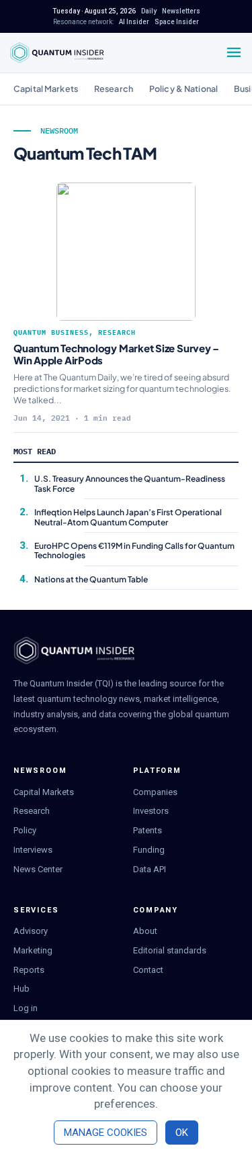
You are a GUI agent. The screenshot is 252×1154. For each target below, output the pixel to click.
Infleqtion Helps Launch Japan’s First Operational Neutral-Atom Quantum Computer (128, 517)
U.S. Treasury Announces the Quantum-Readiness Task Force (129, 483)
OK (181, 1132)
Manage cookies (105, 1132)
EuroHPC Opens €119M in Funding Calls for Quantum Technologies (134, 550)
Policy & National (183, 88)
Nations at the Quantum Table (91, 579)
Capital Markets (45, 88)
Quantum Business (51, 332)
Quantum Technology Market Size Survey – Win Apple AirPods (116, 354)
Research (113, 88)
